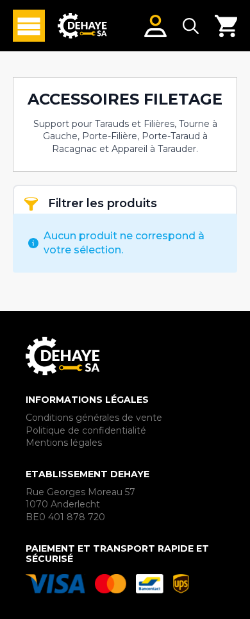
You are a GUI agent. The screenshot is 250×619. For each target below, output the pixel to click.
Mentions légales (64, 442)
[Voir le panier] (226, 26)
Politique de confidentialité (86, 430)
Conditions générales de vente (94, 417)
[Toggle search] (190, 26)
